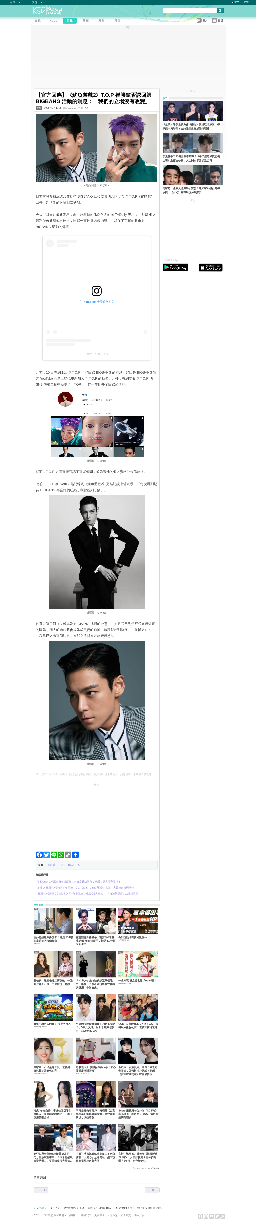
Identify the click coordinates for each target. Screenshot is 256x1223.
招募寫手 (139, 1215)
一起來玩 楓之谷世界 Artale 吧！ (137, 980)
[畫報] (119, 21)
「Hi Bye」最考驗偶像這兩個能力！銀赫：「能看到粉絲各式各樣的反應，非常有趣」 (95, 984)
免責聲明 (99, 1215)
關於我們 (86, 1215)
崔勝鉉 (51, 864)
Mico (80, 107)
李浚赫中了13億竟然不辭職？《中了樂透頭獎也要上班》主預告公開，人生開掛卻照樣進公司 (191, 158)
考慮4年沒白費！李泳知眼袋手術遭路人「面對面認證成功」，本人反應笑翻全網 (53, 1114)
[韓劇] (87, 21)
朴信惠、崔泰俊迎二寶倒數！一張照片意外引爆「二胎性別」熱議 (53, 982)
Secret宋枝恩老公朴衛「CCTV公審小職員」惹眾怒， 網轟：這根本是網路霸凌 (138, 1114)
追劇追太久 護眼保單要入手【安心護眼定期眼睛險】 (96, 1069)
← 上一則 (41, 1190)
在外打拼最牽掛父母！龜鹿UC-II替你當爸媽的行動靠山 (53, 939)
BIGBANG (74, 864)
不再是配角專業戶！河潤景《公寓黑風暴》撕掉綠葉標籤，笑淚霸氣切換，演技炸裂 (95, 1114)
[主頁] (39, 21)
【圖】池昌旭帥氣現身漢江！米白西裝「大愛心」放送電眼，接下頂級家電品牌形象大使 (95, 1157)
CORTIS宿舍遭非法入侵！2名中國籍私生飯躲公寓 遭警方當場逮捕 (138, 1025)
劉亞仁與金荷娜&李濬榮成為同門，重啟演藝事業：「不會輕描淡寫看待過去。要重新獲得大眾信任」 (53, 1157)
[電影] (103, 21)
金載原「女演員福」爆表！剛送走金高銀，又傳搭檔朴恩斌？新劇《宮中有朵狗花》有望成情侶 (137, 1071)
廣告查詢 (126, 1215)
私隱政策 (112, 1215)
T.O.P (61, 864)
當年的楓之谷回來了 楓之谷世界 (52, 1023)
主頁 (33, 1207)
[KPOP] (55, 21)
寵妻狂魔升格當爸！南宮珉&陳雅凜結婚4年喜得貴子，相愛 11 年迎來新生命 (96, 941)
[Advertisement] (96, 816)
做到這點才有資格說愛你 (132, 937)
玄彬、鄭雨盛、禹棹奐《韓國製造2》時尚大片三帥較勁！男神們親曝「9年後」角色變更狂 (137, 1157)
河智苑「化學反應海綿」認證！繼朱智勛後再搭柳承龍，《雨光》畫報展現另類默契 (191, 190)
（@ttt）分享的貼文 (96, 353)
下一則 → (152, 1190)
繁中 (237, 2)
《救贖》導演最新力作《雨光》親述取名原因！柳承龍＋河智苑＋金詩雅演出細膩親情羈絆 (191, 126)
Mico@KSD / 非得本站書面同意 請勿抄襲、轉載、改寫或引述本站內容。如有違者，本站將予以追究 (93, 774)
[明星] (71, 21)
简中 (246, 2)
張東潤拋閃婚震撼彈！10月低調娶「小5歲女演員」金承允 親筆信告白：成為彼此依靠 (95, 1027)
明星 (39, 107)
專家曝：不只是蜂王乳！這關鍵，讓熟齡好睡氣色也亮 (53, 1069)
